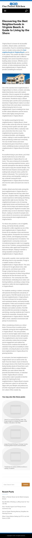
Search (25, 484)
